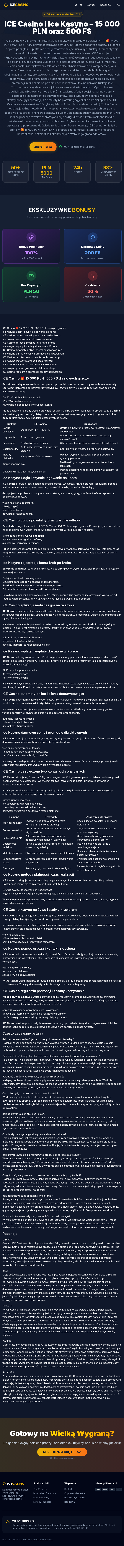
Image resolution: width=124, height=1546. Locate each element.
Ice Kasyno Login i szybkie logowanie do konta (29, 331)
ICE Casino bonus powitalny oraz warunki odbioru (31, 335)
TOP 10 (77, 4)
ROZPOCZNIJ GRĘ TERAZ (62, 1452)
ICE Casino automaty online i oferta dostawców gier (32, 349)
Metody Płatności (42, 1502)
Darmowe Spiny (41, 1497)
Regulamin (69, 1502)
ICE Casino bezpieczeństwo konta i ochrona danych (32, 357)
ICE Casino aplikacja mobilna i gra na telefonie (28, 342)
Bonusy (91, 4)
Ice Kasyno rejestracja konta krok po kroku (27, 339)
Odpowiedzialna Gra (74, 1493)
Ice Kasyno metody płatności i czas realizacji (27, 360)
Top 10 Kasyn (40, 1489)
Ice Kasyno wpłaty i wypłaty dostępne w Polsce (29, 346)
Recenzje (105, 4)
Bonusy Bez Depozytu (44, 1493)
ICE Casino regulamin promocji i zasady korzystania (32, 371)
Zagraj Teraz (43, 146)
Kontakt (68, 1489)
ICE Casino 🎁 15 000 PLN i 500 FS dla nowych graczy (34, 328)
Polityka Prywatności (74, 1497)
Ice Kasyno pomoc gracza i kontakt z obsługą (28, 368)
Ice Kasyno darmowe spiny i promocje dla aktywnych (33, 353)
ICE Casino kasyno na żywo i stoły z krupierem (29, 364)
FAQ (118, 4)
